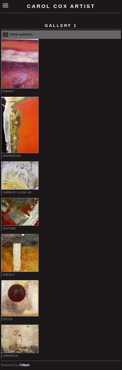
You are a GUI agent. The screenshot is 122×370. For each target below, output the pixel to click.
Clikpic (25, 365)
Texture (9, 228)
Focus (7, 319)
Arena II (9, 274)
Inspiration (12, 155)
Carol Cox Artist (61, 6)
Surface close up (17, 192)
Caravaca (10, 355)
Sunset (8, 91)
